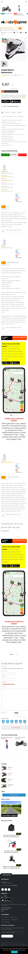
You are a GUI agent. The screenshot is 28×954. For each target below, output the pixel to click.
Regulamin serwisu (5, 909)
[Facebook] (2, 106)
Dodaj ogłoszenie (14, 795)
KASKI (23, 32)
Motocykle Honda (5, 917)
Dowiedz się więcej (20, 950)
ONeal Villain (10, 784)
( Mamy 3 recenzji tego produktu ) (18, 75)
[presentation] (3, 49)
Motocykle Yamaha (5, 919)
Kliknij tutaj (15, 885)
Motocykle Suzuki (14, 919)
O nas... (2, 911)
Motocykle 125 (13, 917)
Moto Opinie (10, 32)
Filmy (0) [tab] (7, 112)
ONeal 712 (10, 779)
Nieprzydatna (19, 201)
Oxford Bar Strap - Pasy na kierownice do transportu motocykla (11, 852)
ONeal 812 (10, 767)
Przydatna (18, 197)
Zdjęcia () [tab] (19, 112)
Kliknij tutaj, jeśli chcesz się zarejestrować (13, 668)
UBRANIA (17, 32)
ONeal (2, 34)
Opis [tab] (2, 112)
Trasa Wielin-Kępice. (9, 815)
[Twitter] (5, 106)
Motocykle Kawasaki (6, 922)
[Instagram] (9, 889)
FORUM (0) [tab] (13, 112)
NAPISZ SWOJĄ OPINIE (11, 91)
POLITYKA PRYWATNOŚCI (6, 907)
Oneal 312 (10, 773)
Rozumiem (14, 952)
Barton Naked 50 (8, 13)
